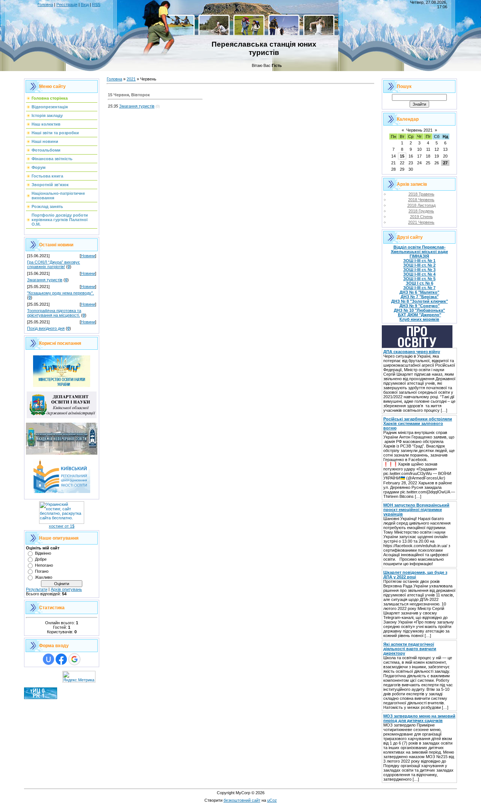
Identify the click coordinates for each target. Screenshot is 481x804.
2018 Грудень (421, 211)
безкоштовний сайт (242, 800)
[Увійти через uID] (48, 659)
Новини (88, 255)
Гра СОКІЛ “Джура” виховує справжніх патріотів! (53, 264)
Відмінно (43, 553)
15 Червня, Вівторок (129, 95)
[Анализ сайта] (40, 697)
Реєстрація (66, 4)
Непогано (44, 565)
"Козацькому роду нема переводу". (60, 293)
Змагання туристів (44, 280)
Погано (41, 571)
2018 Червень (421, 199)
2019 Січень (421, 216)
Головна (45, 4)
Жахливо (43, 577)
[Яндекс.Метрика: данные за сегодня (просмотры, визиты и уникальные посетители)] (78, 677)
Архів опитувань (66, 589)
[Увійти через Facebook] (61, 659)
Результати (36, 589)
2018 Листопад (421, 205)
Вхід (85, 4)
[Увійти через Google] (74, 659)
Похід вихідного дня (46, 328)
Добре (41, 559)
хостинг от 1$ (61, 526)
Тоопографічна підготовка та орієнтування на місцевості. (54, 312)
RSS (96, 4)
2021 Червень (421, 222)
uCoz (272, 800)
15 (402, 156)
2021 (131, 79)
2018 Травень (421, 194)
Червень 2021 (419, 130)
